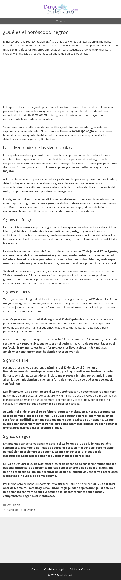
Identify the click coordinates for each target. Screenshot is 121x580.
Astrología (13, 505)
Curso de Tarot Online (21, 509)
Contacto (36, 569)
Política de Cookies (79, 569)
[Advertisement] (60, 82)
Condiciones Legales (55, 569)
